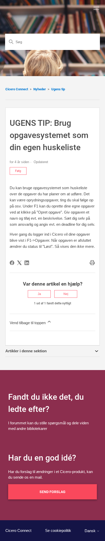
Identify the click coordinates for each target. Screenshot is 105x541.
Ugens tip (58, 89)
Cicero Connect (16, 89)
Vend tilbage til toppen (28, 323)
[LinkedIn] (26, 262)
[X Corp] (19, 262)
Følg (18, 171)
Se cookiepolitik (58, 530)
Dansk (91, 531)
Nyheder (39, 89)
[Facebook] (12, 262)
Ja (39, 294)
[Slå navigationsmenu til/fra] (96, 8)
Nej (65, 294)
